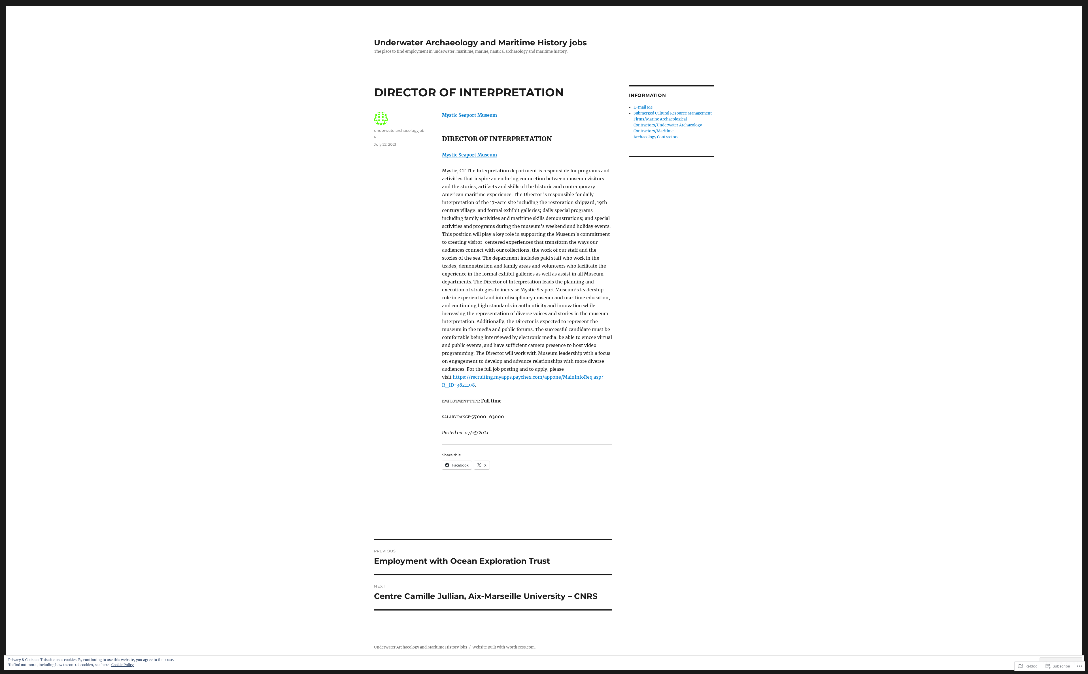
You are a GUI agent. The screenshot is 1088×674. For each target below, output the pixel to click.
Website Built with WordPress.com (503, 647)
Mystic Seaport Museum (469, 115)
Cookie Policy (122, 665)
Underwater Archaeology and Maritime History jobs (480, 42)
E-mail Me (643, 107)
